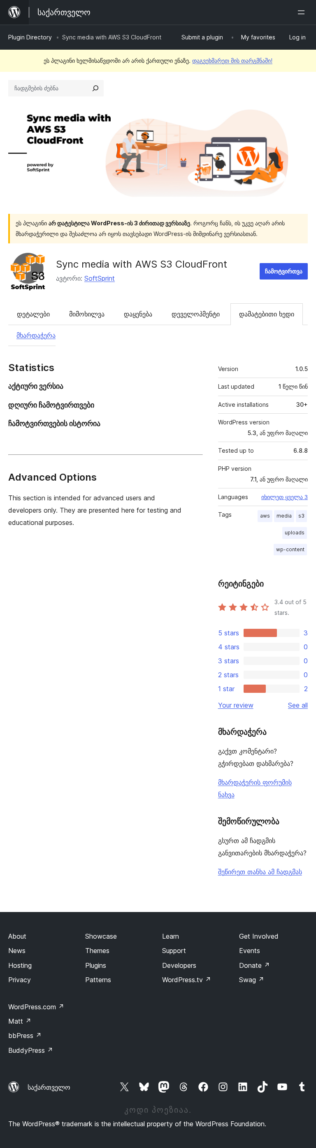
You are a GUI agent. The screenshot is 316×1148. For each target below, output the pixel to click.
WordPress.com (36, 1007)
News (17, 950)
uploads (294, 532)
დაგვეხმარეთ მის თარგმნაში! (232, 60)
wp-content (290, 549)
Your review (235, 705)
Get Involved (259, 936)
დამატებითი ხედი (266, 314)
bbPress (25, 1035)
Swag (251, 980)
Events (249, 950)
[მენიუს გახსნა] (303, 12)
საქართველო (49, 1087)
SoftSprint (99, 278)
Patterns (98, 980)
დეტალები (33, 314)
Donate (254, 965)
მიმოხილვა (87, 314)
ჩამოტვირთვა (283, 271)
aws (265, 516)
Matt (19, 1021)
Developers (179, 965)
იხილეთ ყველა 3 (284, 497)
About (17, 936)
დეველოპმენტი (196, 314)
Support (174, 950)
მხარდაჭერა (36, 335)
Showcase (101, 936)
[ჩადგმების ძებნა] (95, 88)
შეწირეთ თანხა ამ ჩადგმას (260, 872)
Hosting (20, 965)
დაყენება (138, 314)
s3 (301, 516)
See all (298, 705)
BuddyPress (30, 1050)
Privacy (19, 980)
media (284, 516)
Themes (97, 950)
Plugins (95, 965)
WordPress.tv (186, 980)
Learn (170, 936)
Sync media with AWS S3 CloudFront (141, 264)
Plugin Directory (30, 37)
